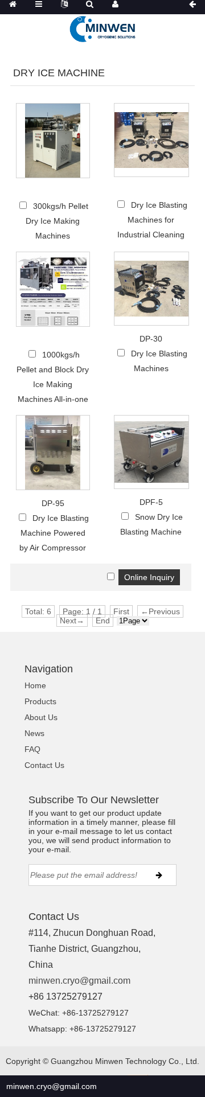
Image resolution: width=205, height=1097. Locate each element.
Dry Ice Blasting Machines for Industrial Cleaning (152, 219)
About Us (41, 717)
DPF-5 (151, 502)
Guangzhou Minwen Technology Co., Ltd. (125, 1061)
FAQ (32, 749)
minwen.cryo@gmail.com (79, 980)
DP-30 (151, 338)
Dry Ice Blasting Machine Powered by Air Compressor (54, 532)
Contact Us (44, 765)
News (34, 733)
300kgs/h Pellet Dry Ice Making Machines (57, 221)
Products (40, 701)
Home (35, 685)
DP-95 (53, 503)
